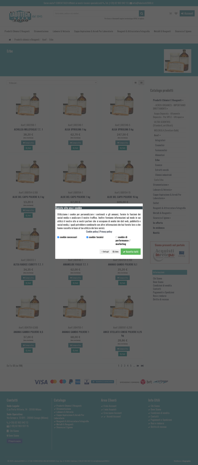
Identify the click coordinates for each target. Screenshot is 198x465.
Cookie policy (92, 231)
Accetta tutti (131, 251)
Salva (116, 251)
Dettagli (106, 251)
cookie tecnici (95, 237)
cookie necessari (68, 237)
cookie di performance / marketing (123, 240)
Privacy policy (106, 231)
